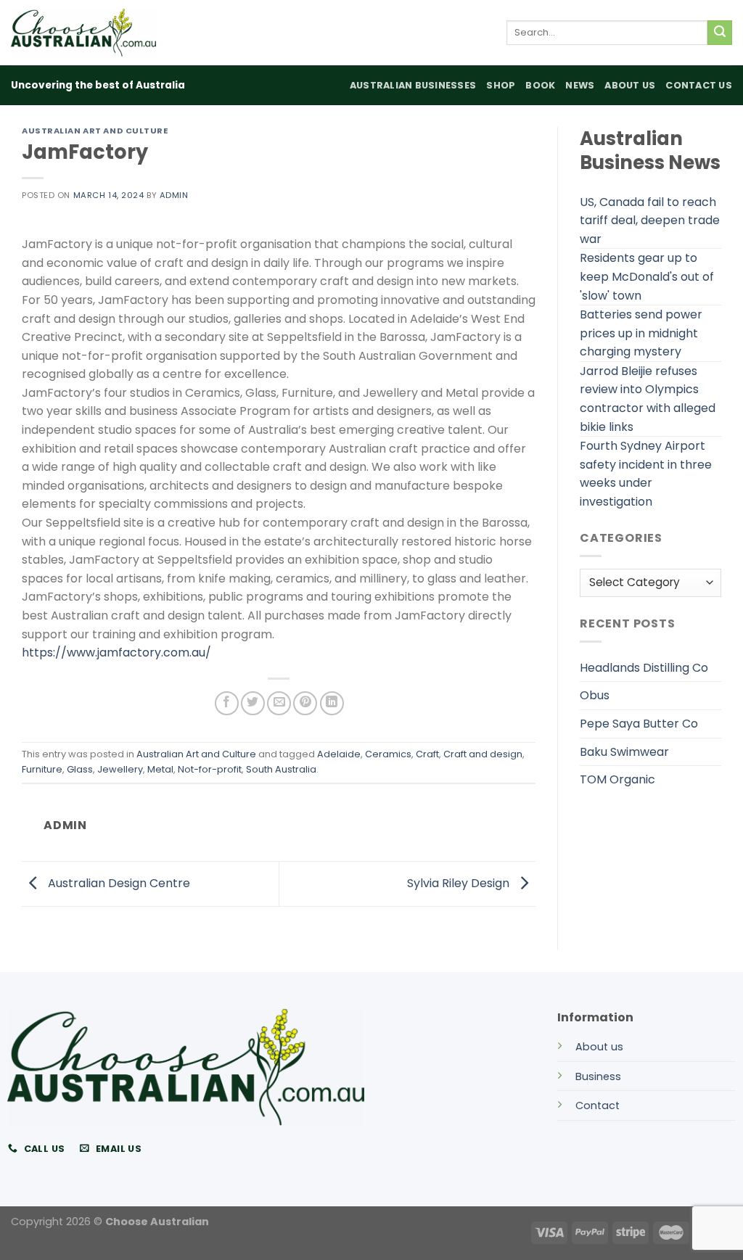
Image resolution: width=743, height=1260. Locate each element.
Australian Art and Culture (95, 130)
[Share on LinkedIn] (332, 703)
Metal (160, 769)
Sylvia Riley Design (459, 883)
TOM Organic (617, 779)
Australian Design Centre (117, 883)
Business (598, 1076)
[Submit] (719, 32)
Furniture (42, 769)
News (579, 85)
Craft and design (482, 754)
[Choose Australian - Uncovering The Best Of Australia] (83, 33)
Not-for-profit (210, 769)
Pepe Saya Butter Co (639, 723)
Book (540, 85)
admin (174, 195)
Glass (80, 769)
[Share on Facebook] (227, 703)
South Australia (281, 769)
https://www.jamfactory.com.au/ (116, 652)
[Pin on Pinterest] (305, 703)
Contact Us (698, 85)
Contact (597, 1105)
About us (599, 1046)
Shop (500, 85)
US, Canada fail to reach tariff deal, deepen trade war (650, 220)
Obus (594, 695)
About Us (629, 85)
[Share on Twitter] (253, 703)
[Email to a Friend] (279, 703)
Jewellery (120, 769)
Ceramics (388, 754)
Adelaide (339, 754)
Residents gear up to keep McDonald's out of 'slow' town (647, 276)
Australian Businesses (413, 85)
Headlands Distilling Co (644, 667)
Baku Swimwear (624, 752)
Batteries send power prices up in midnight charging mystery (641, 333)
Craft (427, 754)
